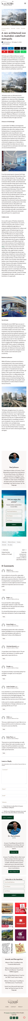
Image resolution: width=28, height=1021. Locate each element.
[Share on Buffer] (23, 48)
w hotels (4, 544)
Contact (13, 1007)
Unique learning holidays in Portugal (7, 552)
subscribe (10, 812)
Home (7, 1007)
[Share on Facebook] (4, 48)
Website (4, 802)
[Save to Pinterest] (11, 51)
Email (4, 795)
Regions (4, 30)
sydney (19, 542)
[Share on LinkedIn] (11, 48)
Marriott (4, 542)
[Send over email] (17, 51)
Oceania (23, 28)
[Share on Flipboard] (4, 51)
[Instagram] (17, 1018)
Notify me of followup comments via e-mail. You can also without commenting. (14, 811)
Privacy (20, 1007)
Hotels (18, 28)
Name (4, 789)
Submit (14, 525)
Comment (5, 769)
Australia (13, 28)
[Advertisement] (14, 287)
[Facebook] (11, 1018)
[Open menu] (25, 3)
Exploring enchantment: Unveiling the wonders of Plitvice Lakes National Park (21, 554)
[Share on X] (17, 48)
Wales (3, 246)
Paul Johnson (8, 42)
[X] (14, 1018)
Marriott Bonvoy (11, 542)
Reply (4, 589)
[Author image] (2, 42)
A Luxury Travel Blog (10, 1012)
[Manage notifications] (24, 1017)
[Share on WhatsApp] (23, 51)
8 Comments (7, 44)
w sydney (10, 544)
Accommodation (6, 28)
